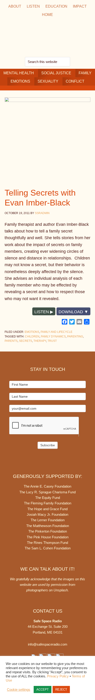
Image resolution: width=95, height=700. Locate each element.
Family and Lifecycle (56, 332)
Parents (11, 341)
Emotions (32, 332)
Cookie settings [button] (18, 689)
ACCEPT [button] (42, 689)
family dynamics (53, 336)
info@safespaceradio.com (47, 644)
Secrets (25, 341)
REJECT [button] (61, 689)
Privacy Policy (58, 676)
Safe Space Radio (47, 38)
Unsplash (60, 590)
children (32, 336)
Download (71, 312)
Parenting (75, 336)
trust (52, 341)
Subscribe (47, 445)
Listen (41, 312)
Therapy (39, 341)
